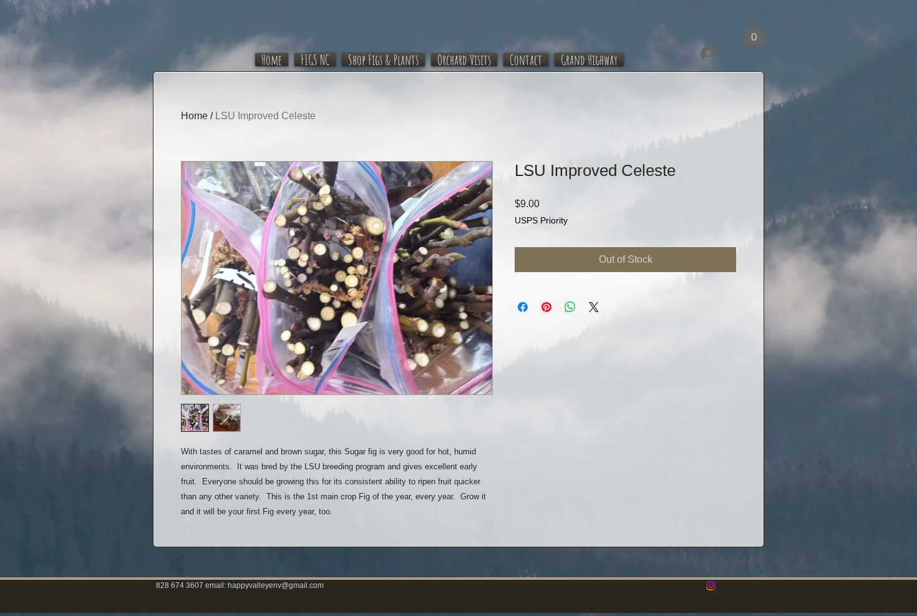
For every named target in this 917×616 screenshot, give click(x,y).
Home (194, 115)
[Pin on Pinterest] (546, 307)
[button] (754, 32)
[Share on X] (593, 307)
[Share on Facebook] (522, 307)
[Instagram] (711, 586)
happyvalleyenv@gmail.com (276, 585)
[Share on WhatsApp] (570, 307)
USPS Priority (541, 220)
